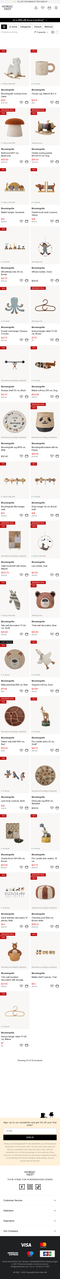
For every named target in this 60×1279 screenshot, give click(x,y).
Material (49, 27)
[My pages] (36, 7)
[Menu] (56, 7)
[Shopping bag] (49, 7)
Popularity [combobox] (41, 32)
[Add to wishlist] (21, 102)
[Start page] (7, 8)
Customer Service (12, 1200)
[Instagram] (30, 1186)
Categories (25, 27)
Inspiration (8, 1220)
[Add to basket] (26, 102)
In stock (13, 27)
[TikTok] (38, 1186)
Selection (8, 1210)
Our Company (10, 1230)
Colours (38, 27)
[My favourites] (42, 7)
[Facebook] (22, 1186)
